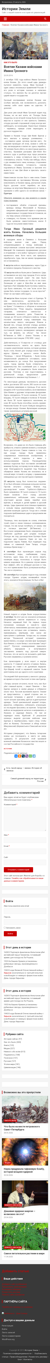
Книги (6, 1045)
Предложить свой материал (14, 1287)
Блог (20, 1359)
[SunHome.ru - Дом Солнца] (14, 1313)
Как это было (10, 62)
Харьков (7, 973)
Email (7, 846)
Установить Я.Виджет (11, 1289)
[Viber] (26, 756)
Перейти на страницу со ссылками (17, 1307)
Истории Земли (16, 9)
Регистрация (7, 1326)
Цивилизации (10, 1067)
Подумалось (9, 1055)
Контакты (27, 1359)
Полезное (8, 1058)
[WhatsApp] (30, 756)
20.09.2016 (8, 75)
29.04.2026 (8, 1217)
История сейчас (11, 1039)
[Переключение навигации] (5, 19)
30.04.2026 (8, 1175)
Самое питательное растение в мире (24, 1253)
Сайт (6, 857)
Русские (7, 1061)
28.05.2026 (8, 1133)
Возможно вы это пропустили (22, 1092)
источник (8, 748)
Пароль (7, 917)
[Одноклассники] (19, 756)
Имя (6, 835)
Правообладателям (18, 1357)
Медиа (7, 1048)
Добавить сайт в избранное (14, 1284)
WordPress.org (8, 1339)
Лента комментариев (11, 1336)
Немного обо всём (12, 1051)
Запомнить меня (13, 928)
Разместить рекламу (11, 1292)
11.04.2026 (8, 1257)
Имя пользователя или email (16, 906)
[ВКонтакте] (16, 756)
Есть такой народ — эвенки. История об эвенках (24, 769)
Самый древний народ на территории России (27, 779)
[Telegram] (34, 756)
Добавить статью (15, 1271)
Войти (10, 934)
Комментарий (10, 804)
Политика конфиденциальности (17, 1353)
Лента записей (8, 1332)
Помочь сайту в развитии (13, 1295)
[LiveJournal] (23, 756)
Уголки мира (9, 1064)
